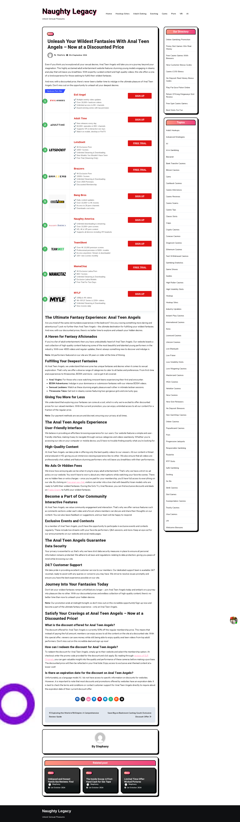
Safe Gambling (172, 468)
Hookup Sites (123, 13)
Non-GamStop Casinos (176, 415)
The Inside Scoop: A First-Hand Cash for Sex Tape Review (99, 781)
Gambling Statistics (174, 262)
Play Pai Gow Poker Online (178, 87)
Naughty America (84, 218)
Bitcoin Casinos (173, 170)
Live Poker (171, 355)
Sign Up (139, 96)
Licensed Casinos (173, 335)
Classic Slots (172, 216)
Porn (173, 13)
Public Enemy (54, 489)
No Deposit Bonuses (175, 408)
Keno (168, 329)
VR (181, 13)
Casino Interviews (174, 190)
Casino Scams (172, 203)
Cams (165, 13)
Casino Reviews (173, 196)
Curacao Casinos (173, 236)
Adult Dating (139, 13)
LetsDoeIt (79, 142)
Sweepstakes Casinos (176, 501)
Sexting (154, 13)
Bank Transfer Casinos (176, 163)
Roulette (170, 454)
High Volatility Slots (175, 289)
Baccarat (170, 156)
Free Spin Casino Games (177, 103)
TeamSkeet (80, 242)
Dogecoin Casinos (174, 243)
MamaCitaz (80, 266)
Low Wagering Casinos (176, 368)
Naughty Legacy (69, 11)
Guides (169, 276)
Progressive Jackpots (175, 441)
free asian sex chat (75, 482)
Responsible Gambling (176, 448)
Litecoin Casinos (173, 342)
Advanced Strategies (175, 137)
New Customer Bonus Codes (179, 65)
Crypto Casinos (173, 229)
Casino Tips (171, 209)
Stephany (61, 55)
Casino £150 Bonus (175, 71)
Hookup (169, 295)
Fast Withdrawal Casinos (177, 256)
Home (109, 13)
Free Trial (139, 143)
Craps (168, 223)
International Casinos (175, 322)
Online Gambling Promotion (178, 39)
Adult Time (80, 118)
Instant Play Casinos (175, 315)
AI (187, 13)
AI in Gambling (172, 150)
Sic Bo (169, 481)
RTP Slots (170, 461)
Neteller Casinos (173, 388)
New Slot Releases (175, 401)
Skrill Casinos (172, 487)
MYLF (77, 292)
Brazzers (79, 168)
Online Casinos (172, 421)
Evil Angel (80, 94)
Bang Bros (80, 195)
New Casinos (172, 395)
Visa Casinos (171, 514)
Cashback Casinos (174, 183)
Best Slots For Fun (174, 110)
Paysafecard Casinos (175, 428)
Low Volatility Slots (175, 362)
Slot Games (171, 494)
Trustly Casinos (173, 507)
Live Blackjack (172, 348)
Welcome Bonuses (174, 527)
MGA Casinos (172, 382)
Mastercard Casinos (175, 375)
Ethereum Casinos (174, 249)
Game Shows (172, 269)
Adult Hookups (173, 130)
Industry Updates (174, 309)
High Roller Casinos (175, 282)
